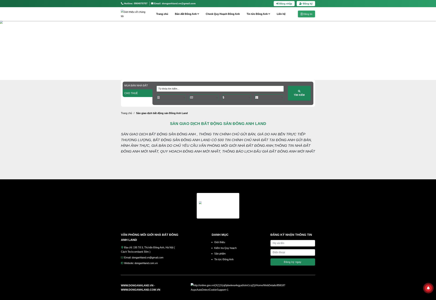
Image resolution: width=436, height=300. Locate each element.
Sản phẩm (220, 253)
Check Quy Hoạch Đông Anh (223, 13)
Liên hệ (281, 13)
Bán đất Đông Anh (186, 13)
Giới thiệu (219, 242)
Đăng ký (307, 3)
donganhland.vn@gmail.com (148, 257)
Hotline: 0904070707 (135, 3)
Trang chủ (162, 13)
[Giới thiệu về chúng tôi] (133, 14)
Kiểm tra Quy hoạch (225, 247)
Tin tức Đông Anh (257, 13)
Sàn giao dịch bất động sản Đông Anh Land (162, 113)
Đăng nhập (285, 3)
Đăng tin (307, 14)
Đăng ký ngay (292, 261)
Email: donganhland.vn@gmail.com (174, 3)
